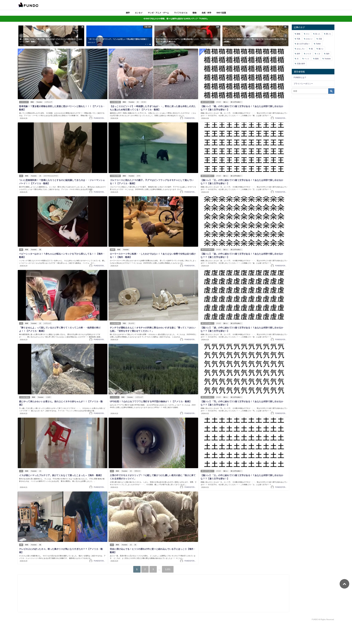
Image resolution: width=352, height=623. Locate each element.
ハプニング (23, 102)
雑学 (128, 13)
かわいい (309, 39)
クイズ (218, 102)
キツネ (143, 102)
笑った (317, 34)
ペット (306, 59)
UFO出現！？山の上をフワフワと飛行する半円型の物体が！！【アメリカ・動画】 (151, 401)
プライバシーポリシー (303, 84)
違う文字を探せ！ (207, 102)
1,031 (167, 569)
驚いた (328, 34)
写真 (124, 323)
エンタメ (139, 13)
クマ (138, 175)
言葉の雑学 (301, 63)
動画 (32, 102)
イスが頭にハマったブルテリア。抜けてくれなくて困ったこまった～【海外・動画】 (61, 475)
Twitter (318, 44)
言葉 (320, 39)
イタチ (48, 397)
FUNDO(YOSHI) (100, 118)
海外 (327, 54)
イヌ (318, 54)
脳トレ (226, 102)
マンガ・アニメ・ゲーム (158, 13)
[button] (21, 36)
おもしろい (301, 49)
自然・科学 (206, 13)
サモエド (137, 471)
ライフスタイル (181, 13)
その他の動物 (115, 102)
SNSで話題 (221, 13)
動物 (194, 13)
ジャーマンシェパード (51, 175)
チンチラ (131, 323)
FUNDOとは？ (300, 77)
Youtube (39, 102)
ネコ (307, 34)
